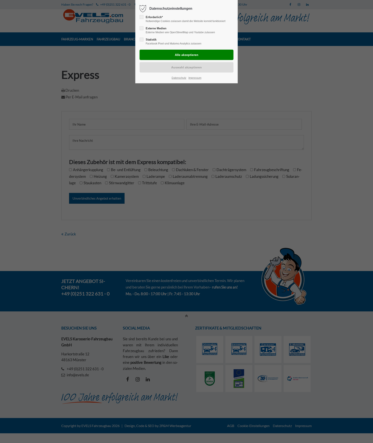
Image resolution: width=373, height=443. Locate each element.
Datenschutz (179, 77)
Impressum (194, 77)
